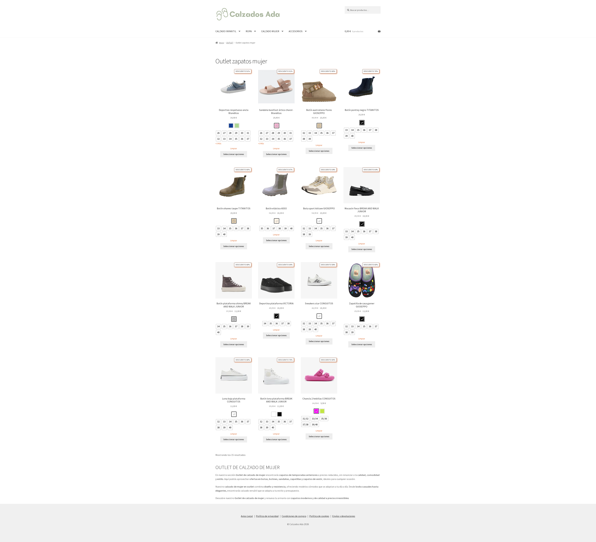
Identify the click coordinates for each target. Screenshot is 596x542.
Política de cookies (319, 516)
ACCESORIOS (296, 31)
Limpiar (233, 148)
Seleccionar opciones (233, 154)
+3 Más (218, 143)
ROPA (249, 31)
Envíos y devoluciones (343, 516)
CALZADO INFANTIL (225, 31)
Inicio (221, 42)
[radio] (231, 125)
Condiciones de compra (294, 516)
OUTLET (229, 42)
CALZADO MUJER (270, 31)
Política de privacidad (267, 516)
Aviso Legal (247, 516)
